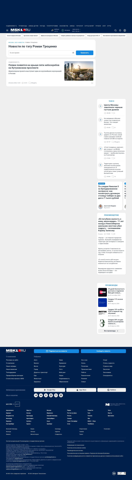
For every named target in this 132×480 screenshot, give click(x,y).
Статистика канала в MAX (15, 378)
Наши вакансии (11, 369)
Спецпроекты (107, 375)
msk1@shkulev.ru (27, 454)
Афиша (72, 26)
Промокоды (23, 26)
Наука (61, 375)
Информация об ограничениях (75, 445)
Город (36, 369)
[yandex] (61, 395)
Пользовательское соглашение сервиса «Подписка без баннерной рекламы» (88, 453)
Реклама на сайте (12, 360)
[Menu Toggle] (7, 30)
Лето (61, 369)
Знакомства (64, 26)
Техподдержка (11, 372)
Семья (83, 382)
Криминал (62, 363)
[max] (51, 395)
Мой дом (62, 372)
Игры (109, 26)
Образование (63, 382)
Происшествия (86, 369)
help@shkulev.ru (18, 458)
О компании (10, 363)
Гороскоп (79, 26)
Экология (106, 369)
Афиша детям (33, 26)
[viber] (56, 395)
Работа (83, 372)
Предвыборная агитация (14, 375)
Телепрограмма (52, 26)
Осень (83, 363)
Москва (11, 42)
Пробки (98, 26)
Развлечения (85, 375)
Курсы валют (89, 26)
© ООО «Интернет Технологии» (37, 473)
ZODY (104, 26)
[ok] (46, 395)
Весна (36, 366)
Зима (61, 360)
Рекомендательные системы (75, 450)
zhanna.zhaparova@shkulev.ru (14, 466)
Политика (84, 366)
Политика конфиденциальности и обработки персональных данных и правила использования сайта (95, 456)
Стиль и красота (108, 363)
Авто (35, 360)
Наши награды (11, 366)
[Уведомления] (120, 30)
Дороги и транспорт (41, 372)
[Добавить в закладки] (92, 83)
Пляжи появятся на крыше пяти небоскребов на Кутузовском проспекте (34, 66)
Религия (84, 378)
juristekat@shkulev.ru (50, 457)
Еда (35, 375)
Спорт (105, 360)
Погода (42, 26)
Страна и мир (107, 366)
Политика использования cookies (76, 448)
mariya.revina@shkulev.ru (19, 461)
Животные (37, 378)
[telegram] (36, 395)
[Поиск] (115, 30)
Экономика (107, 372)
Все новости (19, 42)
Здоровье (37, 382)
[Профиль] (124, 30)
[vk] (41, 395)
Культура (62, 366)
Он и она (84, 360)
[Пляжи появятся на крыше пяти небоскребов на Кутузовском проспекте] (78, 71)
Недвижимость (11, 26)
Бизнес (36, 363)
